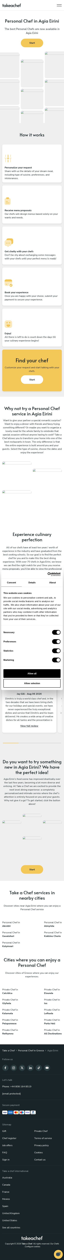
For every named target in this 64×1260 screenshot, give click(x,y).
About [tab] (52, 582)
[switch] (56, 641)
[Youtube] (47, 1067)
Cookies (38, 1152)
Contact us (40, 1159)
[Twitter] (22, 1067)
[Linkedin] (30, 1067)
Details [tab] (32, 582)
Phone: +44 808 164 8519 (16, 1086)
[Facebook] (5, 1067)
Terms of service (43, 1138)
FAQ (4, 1152)
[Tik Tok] (39, 1067)
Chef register (9, 1138)
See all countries (11, 1227)
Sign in (6, 1159)
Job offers (7, 1145)
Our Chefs (54, 1243)
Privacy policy (41, 1145)
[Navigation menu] (59, 4)
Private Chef (40, 1131)
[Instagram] (14, 1067)
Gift (4, 1131)
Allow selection (32, 683)
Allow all (32, 673)
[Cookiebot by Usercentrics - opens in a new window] (48, 574)
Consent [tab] (11, 582)
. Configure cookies (32, 1246)
